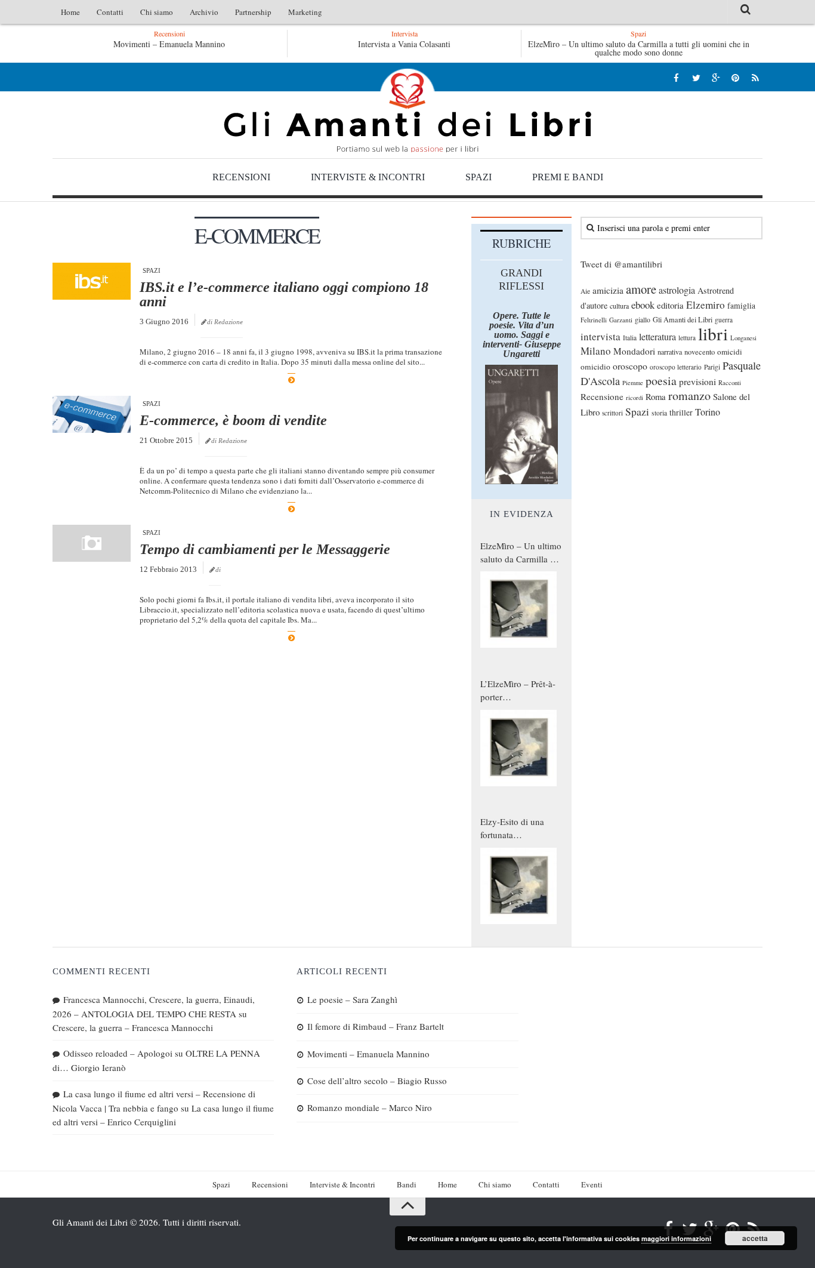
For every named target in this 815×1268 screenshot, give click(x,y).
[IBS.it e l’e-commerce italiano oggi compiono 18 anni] (92, 281)
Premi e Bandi (567, 177)
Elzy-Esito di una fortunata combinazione (512, 828)
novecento (699, 352)
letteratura (657, 336)
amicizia (607, 290)
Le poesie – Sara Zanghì (352, 999)
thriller (681, 412)
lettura (687, 337)
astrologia (677, 290)
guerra (724, 319)
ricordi (634, 397)
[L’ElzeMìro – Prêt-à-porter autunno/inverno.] (518, 748)
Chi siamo (156, 12)
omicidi (729, 351)
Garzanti (620, 319)
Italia (630, 337)
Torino (707, 411)
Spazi (478, 177)
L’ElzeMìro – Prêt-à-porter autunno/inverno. (517, 691)
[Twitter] (696, 77)
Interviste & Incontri (368, 177)
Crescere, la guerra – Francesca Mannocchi (133, 1027)
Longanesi (743, 338)
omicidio (595, 366)
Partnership (253, 12)
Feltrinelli (594, 319)
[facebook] (676, 77)
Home (70, 12)
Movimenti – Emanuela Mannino (169, 44)
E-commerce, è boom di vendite (233, 420)
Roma (656, 396)
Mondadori (634, 351)
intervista (600, 336)
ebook (643, 305)
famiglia (741, 305)
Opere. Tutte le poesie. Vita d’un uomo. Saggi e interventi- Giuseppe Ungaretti (522, 334)
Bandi (406, 1184)
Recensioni (241, 177)
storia (659, 412)
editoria (670, 305)
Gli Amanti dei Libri (407, 110)
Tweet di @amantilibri (621, 264)
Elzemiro (705, 305)
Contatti (110, 12)
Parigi (712, 366)
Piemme (632, 382)
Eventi (592, 1184)
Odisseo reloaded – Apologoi (117, 1053)
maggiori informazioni (676, 1238)
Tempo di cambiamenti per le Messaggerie (265, 549)
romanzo (689, 395)
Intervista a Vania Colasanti (404, 44)
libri (713, 333)
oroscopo (630, 365)
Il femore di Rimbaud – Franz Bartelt (375, 1026)
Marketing (305, 12)
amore (641, 289)
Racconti (729, 382)
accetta (755, 1238)
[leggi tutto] (291, 380)
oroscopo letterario (676, 366)
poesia (661, 381)
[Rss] (755, 77)
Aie (585, 291)
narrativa (669, 351)
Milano (596, 351)
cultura (619, 305)
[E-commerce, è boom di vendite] (92, 414)
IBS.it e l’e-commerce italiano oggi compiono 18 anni (284, 294)
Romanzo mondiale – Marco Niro (369, 1107)
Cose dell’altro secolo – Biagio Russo (377, 1081)
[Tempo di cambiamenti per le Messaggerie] (92, 543)
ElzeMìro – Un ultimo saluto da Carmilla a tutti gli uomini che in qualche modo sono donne (638, 48)
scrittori (612, 412)
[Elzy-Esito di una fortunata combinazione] (518, 886)
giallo (642, 319)
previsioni (697, 381)
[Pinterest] (735, 77)
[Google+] (715, 77)
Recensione (602, 396)
